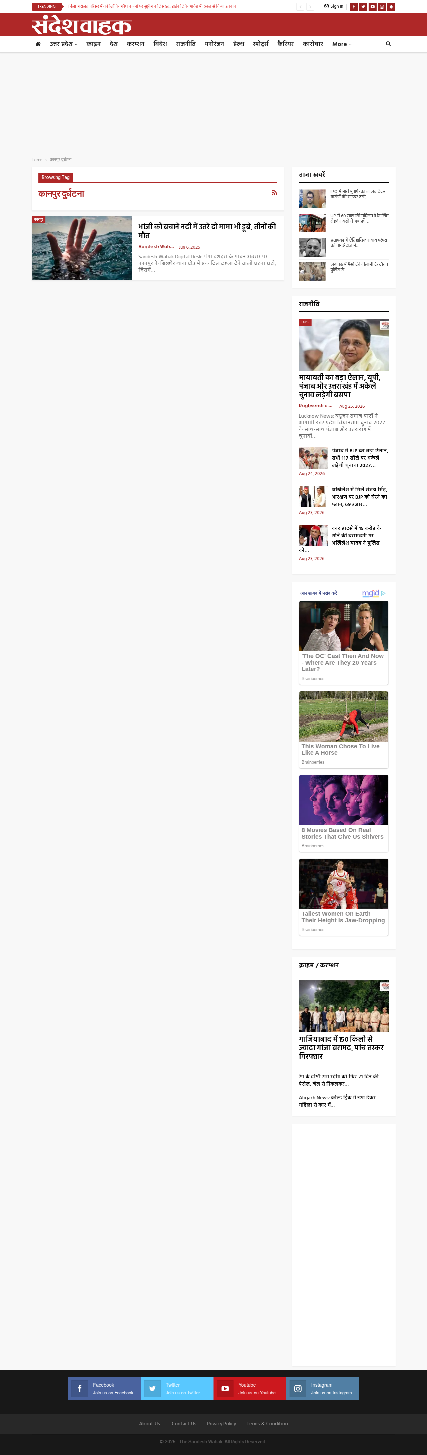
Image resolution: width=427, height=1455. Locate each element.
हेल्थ (238, 44)
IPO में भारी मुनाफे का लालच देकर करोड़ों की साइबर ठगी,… (358, 194)
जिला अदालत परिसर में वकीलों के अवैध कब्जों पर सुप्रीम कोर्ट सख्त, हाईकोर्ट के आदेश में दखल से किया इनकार (152, 6)
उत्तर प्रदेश (61, 44)
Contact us (184, 1424)
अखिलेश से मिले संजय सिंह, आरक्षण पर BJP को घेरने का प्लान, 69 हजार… (359, 497)
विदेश (160, 44)
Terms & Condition (267, 1424)
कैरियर (286, 44)
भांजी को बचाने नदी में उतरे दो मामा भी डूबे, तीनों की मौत (207, 232)
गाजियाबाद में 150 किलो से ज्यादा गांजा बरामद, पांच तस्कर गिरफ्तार (341, 1048)
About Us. (150, 1424)
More (339, 44)
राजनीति (186, 44)
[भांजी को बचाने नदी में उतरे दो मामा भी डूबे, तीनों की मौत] (82, 248)
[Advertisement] (213, 102)
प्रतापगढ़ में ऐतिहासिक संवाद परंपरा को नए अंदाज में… (359, 243)
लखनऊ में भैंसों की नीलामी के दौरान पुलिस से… (359, 267)
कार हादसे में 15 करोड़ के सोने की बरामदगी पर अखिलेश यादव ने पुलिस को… (340, 540)
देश (114, 44)
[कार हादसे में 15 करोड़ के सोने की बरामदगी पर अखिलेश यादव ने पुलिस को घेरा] (313, 535)
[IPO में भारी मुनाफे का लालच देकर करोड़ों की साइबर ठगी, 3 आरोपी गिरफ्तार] (312, 198)
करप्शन (135, 44)
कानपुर (38, 219)
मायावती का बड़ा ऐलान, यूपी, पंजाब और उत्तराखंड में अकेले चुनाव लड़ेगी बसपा (340, 386)
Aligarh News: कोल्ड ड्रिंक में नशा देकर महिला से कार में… (337, 1101)
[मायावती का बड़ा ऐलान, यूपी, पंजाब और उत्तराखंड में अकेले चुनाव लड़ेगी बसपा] (344, 345)
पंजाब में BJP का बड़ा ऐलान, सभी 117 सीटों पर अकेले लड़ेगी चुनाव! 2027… (360, 458)
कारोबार (313, 44)
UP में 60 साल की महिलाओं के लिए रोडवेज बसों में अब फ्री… (360, 219)
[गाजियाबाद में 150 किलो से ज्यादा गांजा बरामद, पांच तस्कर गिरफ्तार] (344, 1006)
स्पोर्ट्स (261, 44)
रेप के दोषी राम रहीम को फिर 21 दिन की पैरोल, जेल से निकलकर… (339, 1080)
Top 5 (305, 322)
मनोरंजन (214, 44)
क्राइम (93, 44)
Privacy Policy (221, 1424)
